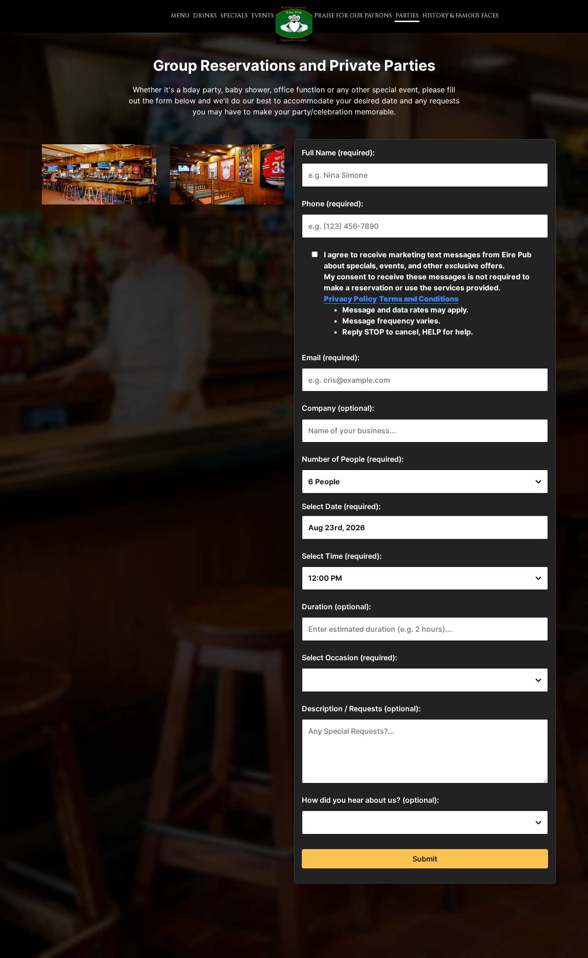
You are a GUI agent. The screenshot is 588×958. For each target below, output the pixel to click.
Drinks (205, 16)
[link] (294, 23)
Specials (234, 16)
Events (262, 16)
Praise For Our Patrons (353, 16)
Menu (180, 16)
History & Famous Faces (460, 16)
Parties (407, 16)
